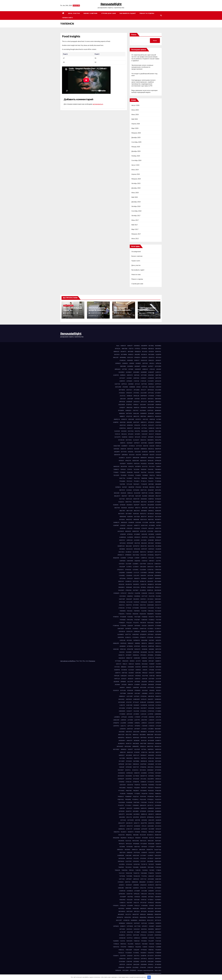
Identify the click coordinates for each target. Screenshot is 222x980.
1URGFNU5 (136, 378)
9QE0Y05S (151, 519)
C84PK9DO (122, 560)
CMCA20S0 (143, 566)
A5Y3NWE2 (152, 525)
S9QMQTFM (149, 849)
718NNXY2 (116, 469)
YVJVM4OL (136, 952)
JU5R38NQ (144, 693)
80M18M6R (158, 484)
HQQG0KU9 (122, 658)
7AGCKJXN (151, 472)
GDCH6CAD (122, 631)
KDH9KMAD (158, 699)
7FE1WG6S (131, 475)
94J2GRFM (158, 504)
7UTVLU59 (129, 484)
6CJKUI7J (158, 451)
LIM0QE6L (137, 723)
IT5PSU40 (116, 675)
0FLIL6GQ (144, 351)
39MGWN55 (158, 398)
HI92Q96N (151, 649)
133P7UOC (145, 363)
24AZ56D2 (130, 384)
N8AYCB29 (151, 752)
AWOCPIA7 (122, 540)
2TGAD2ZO (122, 392)
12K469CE (138, 363)
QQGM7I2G (151, 823)
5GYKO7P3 (117, 437)
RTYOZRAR (144, 843)
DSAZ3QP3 (121, 590)
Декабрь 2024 (135, 151)
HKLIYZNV (151, 652)
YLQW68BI (158, 946)
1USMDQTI (143, 378)
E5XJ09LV (158, 596)
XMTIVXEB (136, 935)
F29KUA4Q (151, 611)
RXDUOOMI (151, 843)
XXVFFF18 (129, 938)
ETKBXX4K (122, 608)
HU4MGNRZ (137, 658)
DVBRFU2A (150, 590)
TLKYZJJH (121, 873)
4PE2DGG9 (151, 422)
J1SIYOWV (151, 678)
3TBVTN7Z (135, 410)
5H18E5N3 (124, 437)
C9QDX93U (137, 560)
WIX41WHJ (151, 911)
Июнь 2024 (135, 169)
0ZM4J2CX (151, 360)
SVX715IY (143, 861)
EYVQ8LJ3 (158, 608)
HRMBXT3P (129, 658)
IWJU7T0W (145, 675)
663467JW (123, 448)
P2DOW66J (151, 784)
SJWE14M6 (128, 855)
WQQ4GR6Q (143, 917)
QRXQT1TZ (130, 826)
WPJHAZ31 (135, 917)
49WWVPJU (151, 416)
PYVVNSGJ (128, 805)
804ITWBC (151, 484)
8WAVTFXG (128, 502)
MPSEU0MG (128, 746)
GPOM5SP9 (143, 634)
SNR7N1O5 (129, 858)
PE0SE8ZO (151, 790)
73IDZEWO (143, 469)
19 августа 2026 (95, 313)
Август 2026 (135, 105)
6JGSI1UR (158, 454)
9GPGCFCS (143, 513)
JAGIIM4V (117, 684)
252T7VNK (144, 384)
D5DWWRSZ (158, 575)
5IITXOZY (144, 437)
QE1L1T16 (129, 817)
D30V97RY (143, 575)
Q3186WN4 (136, 808)
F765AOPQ (121, 614)
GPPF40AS (151, 634)
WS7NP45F (158, 917)
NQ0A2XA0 (158, 758)
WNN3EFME (158, 914)
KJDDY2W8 (129, 705)
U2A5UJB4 (158, 876)
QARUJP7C (122, 814)
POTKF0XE (143, 796)
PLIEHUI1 (151, 793)
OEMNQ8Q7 (150, 770)
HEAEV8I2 (116, 649)
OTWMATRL (136, 781)
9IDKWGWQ (123, 516)
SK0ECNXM (136, 855)
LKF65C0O (158, 723)
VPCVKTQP (143, 902)
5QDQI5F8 (151, 443)
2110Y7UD (117, 384)
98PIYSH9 (151, 507)
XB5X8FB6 (151, 929)
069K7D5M (124, 348)
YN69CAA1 (121, 949)
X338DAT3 (122, 926)
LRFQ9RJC (137, 725)
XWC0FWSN (158, 935)
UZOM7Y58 (129, 893)
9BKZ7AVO (137, 510)
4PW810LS (158, 422)
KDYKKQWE (121, 702)
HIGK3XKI (122, 652)
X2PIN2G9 (116, 926)
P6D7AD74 (150, 787)
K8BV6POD (151, 696)
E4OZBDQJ (137, 596)
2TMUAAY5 (129, 392)
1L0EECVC (158, 372)
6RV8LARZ (150, 460)
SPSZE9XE (143, 858)
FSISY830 (158, 619)
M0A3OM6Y (158, 728)
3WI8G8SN (122, 413)
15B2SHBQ (123, 366)
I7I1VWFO (158, 664)
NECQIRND (129, 755)
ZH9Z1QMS (151, 961)
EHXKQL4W (144, 602)
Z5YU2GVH (150, 955)
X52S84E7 (151, 926)
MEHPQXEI (136, 737)
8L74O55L (151, 493)
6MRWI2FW (144, 457)
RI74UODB (145, 837)
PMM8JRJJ (158, 793)
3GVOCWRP (151, 404)
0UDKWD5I (130, 360)
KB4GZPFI (150, 699)
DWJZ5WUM (158, 590)
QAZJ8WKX (136, 814)
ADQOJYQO (158, 531)
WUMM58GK (134, 920)
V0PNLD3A (136, 893)
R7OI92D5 (137, 832)
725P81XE (123, 469)
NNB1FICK (137, 758)
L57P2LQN (124, 717)
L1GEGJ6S (143, 714)
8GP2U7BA (158, 490)
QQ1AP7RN (144, 823)
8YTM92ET (158, 502)
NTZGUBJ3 (129, 761)
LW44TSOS (130, 728)
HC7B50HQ (130, 646)
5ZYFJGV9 (139, 446)
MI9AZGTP (129, 740)
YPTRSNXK (144, 949)
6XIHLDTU (131, 466)
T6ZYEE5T (151, 864)
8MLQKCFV (117, 496)
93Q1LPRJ (143, 504)
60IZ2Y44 (145, 446)
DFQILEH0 (121, 584)
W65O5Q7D (143, 908)
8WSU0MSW (136, 502)
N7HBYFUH (144, 752)
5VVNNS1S (132, 446)
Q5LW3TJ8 (128, 811)
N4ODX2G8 (158, 749)
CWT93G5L (158, 572)
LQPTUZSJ (130, 725)
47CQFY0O (129, 416)
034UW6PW (144, 345)
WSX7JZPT (119, 920)
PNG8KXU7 (121, 796)
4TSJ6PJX (144, 425)
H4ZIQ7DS (158, 640)
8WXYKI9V (144, 502)
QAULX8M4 (129, 814)
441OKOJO (158, 413)
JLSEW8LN (158, 687)
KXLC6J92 (136, 711)
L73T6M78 (137, 717)
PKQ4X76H (144, 793)
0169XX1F (123, 345)
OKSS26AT (158, 773)
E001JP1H (130, 593)
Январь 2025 (135, 146)
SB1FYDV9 (122, 852)
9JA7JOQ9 (137, 516)
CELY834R (128, 563)
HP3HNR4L (150, 655)
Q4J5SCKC (158, 808)
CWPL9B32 (151, 572)
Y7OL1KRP (151, 941)
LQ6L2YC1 (123, 725)
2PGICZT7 (143, 390)
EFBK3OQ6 (122, 602)
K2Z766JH (136, 696)
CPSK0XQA (128, 569)
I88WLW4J (123, 667)
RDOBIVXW (158, 835)
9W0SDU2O (124, 522)
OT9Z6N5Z (121, 781)
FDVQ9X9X (158, 614)
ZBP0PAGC (158, 958)
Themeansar (92, 661)
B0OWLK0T (158, 540)
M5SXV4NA (136, 731)
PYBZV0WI (144, 802)
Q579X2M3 (121, 811)
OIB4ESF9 (137, 773)
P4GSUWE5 (122, 787)
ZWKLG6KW (158, 967)
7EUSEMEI (123, 475)
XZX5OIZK (151, 938)
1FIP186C (130, 369)
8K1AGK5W (137, 493)
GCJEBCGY (158, 628)
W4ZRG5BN (136, 908)
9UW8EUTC (117, 522)
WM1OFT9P (136, 914)
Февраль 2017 (136, 234)
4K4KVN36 (122, 422)
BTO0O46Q (151, 555)
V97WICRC (137, 896)
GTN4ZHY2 (143, 637)
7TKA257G (150, 481)
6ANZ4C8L (130, 451)
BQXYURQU (136, 555)
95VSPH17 (131, 507)
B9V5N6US (158, 543)
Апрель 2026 (135, 123)
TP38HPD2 (151, 873)
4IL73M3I (158, 419)
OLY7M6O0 (136, 776)
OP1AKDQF (136, 779)
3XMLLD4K (136, 413)
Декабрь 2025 (135, 137)
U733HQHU (121, 882)
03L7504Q (151, 345)
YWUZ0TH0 (151, 952)
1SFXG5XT (122, 378)
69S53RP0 (117, 451)
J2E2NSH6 (116, 681)
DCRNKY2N (143, 581)
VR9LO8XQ (158, 902)
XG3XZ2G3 (144, 932)
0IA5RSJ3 (130, 354)
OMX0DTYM (143, 776)
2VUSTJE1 (122, 395)
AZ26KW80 (151, 540)
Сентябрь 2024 (136, 160)
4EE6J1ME (131, 419)
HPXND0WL (158, 655)
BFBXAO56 (137, 549)
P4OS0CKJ (130, 787)
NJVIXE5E (158, 755)
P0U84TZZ (137, 784)
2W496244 (129, 395)
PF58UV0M (158, 790)
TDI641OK (117, 870)
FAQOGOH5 (143, 614)
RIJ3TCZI (151, 837)
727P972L (129, 469)
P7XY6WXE (121, 790)
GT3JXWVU (136, 637)
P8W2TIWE (129, 790)
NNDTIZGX (144, 758)
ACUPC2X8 (143, 531)
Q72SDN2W (143, 811)
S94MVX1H (135, 849)
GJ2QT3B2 (158, 631)
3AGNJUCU (137, 401)
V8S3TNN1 (130, 896)
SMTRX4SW (121, 858)
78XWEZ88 (130, 472)
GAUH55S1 (135, 628)
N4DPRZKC (151, 749)
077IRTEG (137, 348)
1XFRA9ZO (129, 381)
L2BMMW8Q (158, 714)
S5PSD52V (144, 846)
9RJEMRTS (158, 519)
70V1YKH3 (151, 466)
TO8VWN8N (144, 873)
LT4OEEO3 (151, 725)
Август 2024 (135, 165)
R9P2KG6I (151, 832)
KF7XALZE (136, 702)
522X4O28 (123, 431)
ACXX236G (150, 531)
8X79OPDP (151, 502)
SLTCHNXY (143, 855)
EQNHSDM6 (150, 605)
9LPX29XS (122, 519)
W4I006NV (128, 908)
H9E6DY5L (144, 643)
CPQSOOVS (120, 569)
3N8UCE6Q (129, 407)
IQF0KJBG (138, 672)
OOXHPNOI (129, 779)
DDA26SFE (150, 581)
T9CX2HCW (128, 867)
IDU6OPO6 (117, 669)
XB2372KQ (144, 929)
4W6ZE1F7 (130, 428)
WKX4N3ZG (121, 914)
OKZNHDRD (129, 776)
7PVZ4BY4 (136, 481)
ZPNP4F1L (150, 964)
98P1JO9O (144, 507)
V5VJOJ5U (158, 893)
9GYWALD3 (151, 513)
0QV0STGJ (151, 357)
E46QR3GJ (130, 596)
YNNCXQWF (129, 949)
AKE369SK (151, 534)
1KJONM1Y (129, 372)
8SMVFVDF (136, 499)
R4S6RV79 (130, 832)
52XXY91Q (130, 431)
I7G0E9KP (151, 664)
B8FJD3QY (151, 543)
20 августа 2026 (70, 313)
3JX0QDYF (122, 407)
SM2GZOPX (158, 855)
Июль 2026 (135, 110)
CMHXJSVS (150, 566)
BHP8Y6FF (144, 549)
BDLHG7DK (151, 546)
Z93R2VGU (136, 958)
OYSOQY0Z (151, 781)
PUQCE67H (158, 799)
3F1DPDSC (129, 404)
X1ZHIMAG (151, 923)
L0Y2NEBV (136, 714)
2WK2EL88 (136, 395)
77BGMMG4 (158, 469)
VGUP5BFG (158, 899)
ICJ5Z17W (151, 667)
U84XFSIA (127, 882)
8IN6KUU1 (130, 493)
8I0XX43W (116, 493)
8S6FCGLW (129, 499)
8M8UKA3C (158, 493)
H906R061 (137, 643)
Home (117, 345)
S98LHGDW (142, 849)
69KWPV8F (158, 448)
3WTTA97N (129, 413)
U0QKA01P (151, 876)
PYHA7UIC (151, 802)
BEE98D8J (122, 549)
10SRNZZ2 (118, 363)
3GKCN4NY (143, 404)
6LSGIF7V (128, 457)
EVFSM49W (136, 608)
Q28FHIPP (122, 808)
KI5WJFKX (158, 702)
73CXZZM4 (136, 469)
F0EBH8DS (123, 611)
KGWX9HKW (150, 702)
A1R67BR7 (116, 525)
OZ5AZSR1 (158, 781)
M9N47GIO (135, 734)
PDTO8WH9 (143, 790)
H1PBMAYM (136, 640)
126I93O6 (131, 363)
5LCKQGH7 (136, 440)
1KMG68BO (136, 372)
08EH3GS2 (151, 348)
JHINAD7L (128, 687)
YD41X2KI (151, 944)
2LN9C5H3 (158, 387)
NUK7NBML (136, 761)
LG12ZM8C (123, 723)
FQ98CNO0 (144, 619)
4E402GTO (124, 419)
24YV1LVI (137, 384)
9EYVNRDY (129, 513)
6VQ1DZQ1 (144, 463)
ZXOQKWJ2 (133, 970)
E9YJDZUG (150, 599)
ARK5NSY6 (137, 537)
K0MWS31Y (122, 696)
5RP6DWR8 (158, 443)
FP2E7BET (137, 619)
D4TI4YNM (150, 575)
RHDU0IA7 (138, 837)
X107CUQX (144, 923)
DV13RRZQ (143, 590)
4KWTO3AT (136, 422)
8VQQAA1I (121, 502)
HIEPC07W (158, 649)
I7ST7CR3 (117, 667)
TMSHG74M (129, 873)
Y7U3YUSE (158, 941)
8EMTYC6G (144, 490)
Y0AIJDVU (158, 938)
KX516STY (129, 711)
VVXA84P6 (130, 905)
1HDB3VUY (145, 369)
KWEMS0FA (122, 711)
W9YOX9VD (158, 908)
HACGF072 (158, 643)
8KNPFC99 (144, 493)
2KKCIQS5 (151, 387)
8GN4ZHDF (151, 490)
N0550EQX (123, 749)
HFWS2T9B (130, 649)
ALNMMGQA (122, 537)
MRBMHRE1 (136, 746)
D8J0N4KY (144, 578)
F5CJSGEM (158, 611)
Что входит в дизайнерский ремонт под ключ (123, 310)
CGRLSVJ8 (150, 563)
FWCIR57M (143, 622)
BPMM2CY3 (121, 555)
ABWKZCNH (135, 531)
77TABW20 (122, 472)
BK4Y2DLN (121, 552)
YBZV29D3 (144, 944)
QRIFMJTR (122, 826)
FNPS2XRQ (130, 619)
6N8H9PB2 (158, 457)
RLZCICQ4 (128, 840)
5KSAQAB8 (158, 437)
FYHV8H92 (123, 625)
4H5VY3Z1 (145, 419)
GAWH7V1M (143, 628)
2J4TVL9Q (144, 387)
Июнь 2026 (135, 114)
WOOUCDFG (127, 917)
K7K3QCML (144, 696)
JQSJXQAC (145, 690)
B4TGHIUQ (122, 543)
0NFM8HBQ (123, 357)
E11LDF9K (137, 593)
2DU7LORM (118, 387)
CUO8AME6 (129, 572)
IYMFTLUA (117, 678)
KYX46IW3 (122, 714)
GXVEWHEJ (158, 637)
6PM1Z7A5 (128, 460)
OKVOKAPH (121, 776)
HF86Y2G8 (123, 649)
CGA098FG (135, 563)
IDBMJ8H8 (158, 667)
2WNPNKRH (143, 395)
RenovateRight (111, 4)
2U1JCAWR (144, 392)
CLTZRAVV (136, 566)
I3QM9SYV (158, 661)
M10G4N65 (122, 731)
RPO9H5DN (136, 843)
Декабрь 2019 (135, 202)
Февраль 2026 (136, 133)
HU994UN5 (144, 658)
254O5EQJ (151, 384)
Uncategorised (136, 251)
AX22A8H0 (136, 540)
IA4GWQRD (131, 667)
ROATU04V (158, 840)
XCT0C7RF (123, 932)
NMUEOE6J (129, 758)
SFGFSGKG (137, 852)
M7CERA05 (151, 731)
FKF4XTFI (151, 616)
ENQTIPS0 (129, 605)
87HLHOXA (138, 487)
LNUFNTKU (116, 725)
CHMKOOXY (157, 563)
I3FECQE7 (151, 661)
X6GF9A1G (129, 929)
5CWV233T (144, 434)
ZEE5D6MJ (136, 961)
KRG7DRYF (144, 708)
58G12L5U (124, 434)
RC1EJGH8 (143, 835)
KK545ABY (136, 705)
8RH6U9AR (151, 496)
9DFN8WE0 (144, 510)
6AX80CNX (145, 451)
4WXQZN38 (137, 428)
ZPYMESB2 (158, 964)
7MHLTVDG (137, 478)
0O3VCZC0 (130, 357)
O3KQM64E (151, 764)
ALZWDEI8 (130, 537)
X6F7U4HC (122, 929)
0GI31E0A (151, 351)
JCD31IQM (144, 684)
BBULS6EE (129, 546)
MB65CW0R (150, 734)
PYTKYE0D (158, 802)
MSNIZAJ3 (143, 746)
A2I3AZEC (123, 525)
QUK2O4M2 (151, 826)
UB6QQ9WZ (142, 882)
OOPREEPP (121, 779)
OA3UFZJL (128, 770)
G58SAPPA (151, 625)
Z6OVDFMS (158, 955)
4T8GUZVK (137, 425)
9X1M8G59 (131, 522)
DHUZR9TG (136, 584)
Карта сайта (158, 970)
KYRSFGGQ (151, 711)
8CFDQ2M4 (136, 490)
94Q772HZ (117, 507)
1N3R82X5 (122, 375)
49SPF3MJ (143, 416)
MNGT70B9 (143, 743)
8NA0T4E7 (124, 496)
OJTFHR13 (151, 773)
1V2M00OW (151, 378)
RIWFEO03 (158, 837)
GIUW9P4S (151, 631)
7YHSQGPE (144, 484)
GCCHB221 (150, 628)
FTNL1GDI (129, 622)
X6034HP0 (158, 926)
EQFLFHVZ (143, 605)
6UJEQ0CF (123, 463)
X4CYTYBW (137, 926)
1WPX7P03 (158, 378)
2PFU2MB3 (136, 390)
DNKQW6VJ (121, 587)
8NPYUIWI (131, 496)
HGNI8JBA (144, 649)
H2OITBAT (151, 640)
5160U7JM (158, 428)
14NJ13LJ (151, 363)
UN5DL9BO (121, 888)
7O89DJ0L (151, 478)
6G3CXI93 (138, 454)
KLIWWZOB (144, 705)
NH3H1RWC (151, 755)
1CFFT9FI (124, 369)
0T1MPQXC (123, 360)
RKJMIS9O (121, 840)
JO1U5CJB (116, 690)
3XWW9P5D (143, 413)
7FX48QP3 (138, 475)
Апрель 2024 (135, 174)
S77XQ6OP (151, 846)
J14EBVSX (137, 678)
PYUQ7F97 (121, 805)
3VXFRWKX (143, 410)
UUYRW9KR (158, 888)
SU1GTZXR (128, 861)
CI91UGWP (122, 566)
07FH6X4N (144, 348)
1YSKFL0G (143, 381)
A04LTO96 (152, 522)
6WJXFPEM (124, 466)
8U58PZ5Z (151, 499)
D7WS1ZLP (130, 578)
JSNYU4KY (137, 693)
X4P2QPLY (145, 926)
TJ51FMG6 (145, 870)
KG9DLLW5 (143, 702)
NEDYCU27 (136, 755)
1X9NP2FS (122, 381)
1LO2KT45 (116, 375)
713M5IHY (158, 466)
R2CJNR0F (151, 829)
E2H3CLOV (151, 593)
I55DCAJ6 (131, 664)
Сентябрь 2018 (136, 211)
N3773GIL (143, 749)
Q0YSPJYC (150, 805)
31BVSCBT (123, 398)
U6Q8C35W (158, 879)
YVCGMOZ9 (128, 952)
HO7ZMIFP (128, 655)
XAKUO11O (137, 929)
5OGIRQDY (130, 443)
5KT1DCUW (121, 440)
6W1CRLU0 (158, 463)
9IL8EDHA (130, 516)
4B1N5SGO (158, 416)
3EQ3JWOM (121, 404)
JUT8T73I (151, 693)
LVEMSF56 (123, 728)
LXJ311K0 (143, 728)
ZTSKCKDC (143, 967)
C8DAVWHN (130, 560)
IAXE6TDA (138, 667)
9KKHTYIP (144, 516)
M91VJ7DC (128, 734)
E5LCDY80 (151, 596)
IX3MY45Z (152, 675)
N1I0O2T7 (130, 749)
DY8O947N (116, 593)
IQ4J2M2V (131, 672)
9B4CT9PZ (122, 510)
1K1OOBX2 (121, 372)
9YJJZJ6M (145, 522)
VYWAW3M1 (144, 905)
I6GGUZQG (145, 664)
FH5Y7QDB (137, 616)
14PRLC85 (158, 363)
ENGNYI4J (122, 605)
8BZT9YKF (122, 490)
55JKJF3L (137, 431)
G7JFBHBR (158, 625)
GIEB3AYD (144, 631)
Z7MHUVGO (122, 958)
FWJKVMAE (150, 622)
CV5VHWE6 (143, 572)
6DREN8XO (125, 454)
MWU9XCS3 (158, 746)
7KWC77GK (122, 478)
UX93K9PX (151, 891)
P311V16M (158, 784)
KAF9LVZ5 (143, 699)
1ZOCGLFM (158, 381)
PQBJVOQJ (121, 799)
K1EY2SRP (130, 696)
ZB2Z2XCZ (151, 958)
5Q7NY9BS (144, 443)
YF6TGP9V (123, 946)
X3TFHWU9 (130, 926)
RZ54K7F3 (158, 843)
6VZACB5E (151, 463)
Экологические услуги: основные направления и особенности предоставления (142, 67)
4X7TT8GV (144, 428)
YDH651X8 (158, 944)
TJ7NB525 (158, 870)
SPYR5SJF (150, 858)
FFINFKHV (116, 616)
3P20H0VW (143, 407)
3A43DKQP (129, 401)
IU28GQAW (124, 675)
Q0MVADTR (143, 805)
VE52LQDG (130, 899)
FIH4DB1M (144, 616)
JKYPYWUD (151, 687)
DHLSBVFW (129, 584)
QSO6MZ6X (137, 826)
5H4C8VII (131, 437)
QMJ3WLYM (129, 823)
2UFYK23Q (151, 392)
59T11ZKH (130, 434)
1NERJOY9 (130, 375)
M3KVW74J (129, 731)
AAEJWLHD (121, 531)
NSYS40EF (122, 761)
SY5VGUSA (129, 864)
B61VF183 (137, 543)
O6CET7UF (136, 767)
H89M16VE (130, 643)
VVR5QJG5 (123, 905)
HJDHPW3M (136, 652)
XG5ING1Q (151, 932)
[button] (161, 15)
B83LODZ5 (144, 543)
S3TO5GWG (129, 846)
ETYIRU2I (128, 608)
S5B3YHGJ (137, 846)
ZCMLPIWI (129, 961)
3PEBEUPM (151, 407)
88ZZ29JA (152, 487)
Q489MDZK (151, 808)
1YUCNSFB (151, 381)
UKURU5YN (151, 885)
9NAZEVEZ (129, 519)
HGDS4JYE (137, 649)
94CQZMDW (151, 504)
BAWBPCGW (121, 546)
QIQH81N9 (158, 820)
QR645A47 (158, 823)
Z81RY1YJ (129, 958)
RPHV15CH (129, 843)
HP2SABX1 (143, 655)
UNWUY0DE (128, 888)
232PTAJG (124, 384)
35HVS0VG (151, 398)
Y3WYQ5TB (129, 941)
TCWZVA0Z (158, 867)
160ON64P (137, 366)
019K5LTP (130, 345)
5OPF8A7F (137, 443)
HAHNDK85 (122, 646)
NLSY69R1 (122, 758)
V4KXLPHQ (151, 893)
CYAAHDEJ (122, 575)
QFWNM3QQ (150, 817)
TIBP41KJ (131, 870)
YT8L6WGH (158, 949)
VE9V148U (137, 899)
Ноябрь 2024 (135, 156)
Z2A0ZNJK (130, 955)
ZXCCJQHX (125, 970)
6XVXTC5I (144, 466)
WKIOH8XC (158, 911)
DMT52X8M (158, 584)
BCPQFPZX (136, 546)
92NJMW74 (129, 504)
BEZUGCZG (129, 549)
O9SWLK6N (158, 767)
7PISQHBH (122, 481)
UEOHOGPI (129, 885)
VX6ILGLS (137, 905)
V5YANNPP (123, 896)
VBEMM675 (158, 896)
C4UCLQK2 (151, 558)
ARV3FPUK (145, 537)
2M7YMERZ (122, 390)
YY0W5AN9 (158, 952)
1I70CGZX (152, 369)
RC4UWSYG (150, 835)
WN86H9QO (150, 914)
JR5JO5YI (158, 690)
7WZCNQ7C (136, 484)
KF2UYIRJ (129, 702)
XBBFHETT (158, 929)
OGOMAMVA (121, 773)
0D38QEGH (138, 351)
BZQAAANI (116, 558)
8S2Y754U (122, 499)
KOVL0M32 (122, 708)
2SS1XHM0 (158, 390)
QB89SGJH (144, 814)
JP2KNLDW (130, 690)
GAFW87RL (128, 628)
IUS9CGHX (131, 675)
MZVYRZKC (116, 749)
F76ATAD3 (128, 614)
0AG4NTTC (123, 351)
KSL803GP (158, 708)
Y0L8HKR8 (116, 941)
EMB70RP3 (158, 602)
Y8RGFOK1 (123, 944)
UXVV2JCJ (158, 891)
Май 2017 (134, 225)
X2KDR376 (158, 923)
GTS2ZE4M (150, 637)
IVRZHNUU (138, 675)
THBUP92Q (124, 870)
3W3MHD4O (158, 410)
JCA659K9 (137, 684)
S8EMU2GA (120, 849)
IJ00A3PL (144, 669)
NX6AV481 (151, 761)
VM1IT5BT (129, 902)
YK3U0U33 (151, 946)
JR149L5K (151, 690)
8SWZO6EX (144, 499)
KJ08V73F (122, 705)
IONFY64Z (124, 672)
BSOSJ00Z (143, 555)
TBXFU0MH (151, 867)
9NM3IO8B (136, 519)
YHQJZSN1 (138, 946)
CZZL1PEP (136, 575)
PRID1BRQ (128, 799)
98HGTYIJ (137, 507)
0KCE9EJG (144, 354)
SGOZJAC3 (151, 852)
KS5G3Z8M (151, 708)
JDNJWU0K (151, 684)
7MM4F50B (144, 478)
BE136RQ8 (158, 546)
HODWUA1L (136, 655)
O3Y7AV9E (158, 764)
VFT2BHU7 (150, 899)
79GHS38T (136, 472)
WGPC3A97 (130, 911)
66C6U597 (136, 448)
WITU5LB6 (143, 911)
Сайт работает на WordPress (68, 661)
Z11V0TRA (123, 955)
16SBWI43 (144, 366)
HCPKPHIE (137, 646)
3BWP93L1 (158, 401)
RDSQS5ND (116, 837)
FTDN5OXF (122, 622)
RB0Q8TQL (129, 835)
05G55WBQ (158, 345)
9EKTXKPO (121, 513)
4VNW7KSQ (122, 428)
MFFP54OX (144, 737)
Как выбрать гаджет (128, 13)
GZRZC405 (122, 640)
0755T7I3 (131, 348)
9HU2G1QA (158, 513)
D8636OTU (137, 578)
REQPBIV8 (123, 837)
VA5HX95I (144, 896)
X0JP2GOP (137, 923)
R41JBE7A (123, 832)
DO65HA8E (129, 587)
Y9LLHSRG (130, 944)
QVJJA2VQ (158, 826)
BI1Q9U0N (158, 549)
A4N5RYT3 (137, 525)
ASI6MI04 (158, 537)
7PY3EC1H (143, 481)
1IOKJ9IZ (158, 369)
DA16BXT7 (151, 578)
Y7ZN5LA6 (116, 944)
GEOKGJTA (129, 631)
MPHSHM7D (120, 746)
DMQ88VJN (151, 584)
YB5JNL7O (137, 944)
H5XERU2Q (123, 643)
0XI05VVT (136, 360)
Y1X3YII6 (122, 941)
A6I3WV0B (122, 528)
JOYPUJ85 (123, 690)
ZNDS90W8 (144, 964)
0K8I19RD (137, 354)
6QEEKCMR (135, 460)
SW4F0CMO (158, 861)
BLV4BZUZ (128, 552)
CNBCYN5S (158, 566)
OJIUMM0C (144, 773)
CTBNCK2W (158, 569)
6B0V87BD (152, 451)
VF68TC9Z (143, 899)
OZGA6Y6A (130, 784)
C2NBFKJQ (144, 558)
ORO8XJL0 (158, 779)
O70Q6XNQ (143, 767)
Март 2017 (134, 229)
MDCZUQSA (158, 734)
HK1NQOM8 (144, 652)
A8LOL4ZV (151, 528)
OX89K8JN (143, 781)
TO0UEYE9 (136, 873)
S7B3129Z (158, 846)
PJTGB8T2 (137, 793)
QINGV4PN (151, 820)
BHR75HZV (151, 549)
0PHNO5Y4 (137, 357)
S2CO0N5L (122, 846)
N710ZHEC (137, 752)
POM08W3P (128, 796)
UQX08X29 (136, 888)
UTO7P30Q (150, 888)
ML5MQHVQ (121, 743)
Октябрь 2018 (135, 206)
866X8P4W (131, 487)
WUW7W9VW (142, 920)
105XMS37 (158, 360)
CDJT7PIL (158, 560)
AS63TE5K (152, 537)
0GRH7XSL (158, 351)
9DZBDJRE (158, 510)
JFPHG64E (158, 684)
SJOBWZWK (120, 855)
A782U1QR (129, 528)
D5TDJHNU (122, 578)
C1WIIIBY (137, 558)
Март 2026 (134, 128)
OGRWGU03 (129, 773)
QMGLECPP (121, 823)
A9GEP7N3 (158, 528)
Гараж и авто (67, 17)
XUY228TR (150, 935)
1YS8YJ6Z (136, 381)
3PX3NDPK (121, 410)
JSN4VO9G (130, 693)
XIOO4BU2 (158, 932)
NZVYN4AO (128, 764)
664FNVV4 (130, 448)
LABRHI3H (123, 720)
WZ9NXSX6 (129, 923)
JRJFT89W (123, 693)
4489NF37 (122, 416)
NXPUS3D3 (158, 761)
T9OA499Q (135, 867)
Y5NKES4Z (137, 941)
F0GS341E (130, 611)
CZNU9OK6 (129, 575)
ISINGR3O (158, 672)
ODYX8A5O (143, 770)
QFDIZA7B (143, 817)
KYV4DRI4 (158, 711)
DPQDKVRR (150, 587)
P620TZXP (144, 787)
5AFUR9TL (137, 434)
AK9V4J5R (144, 534)
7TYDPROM (158, 481)
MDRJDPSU (121, 737)
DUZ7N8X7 (135, 590)
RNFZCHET (151, 840)
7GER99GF (145, 475)
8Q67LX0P (138, 496)
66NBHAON (144, 448)
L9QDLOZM (116, 720)
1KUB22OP (151, 372)
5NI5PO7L (122, 443)
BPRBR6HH (128, 555)
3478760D (137, 398)
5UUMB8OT (124, 446)
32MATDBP (130, 398)
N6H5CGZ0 (130, 752)
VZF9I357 (151, 905)
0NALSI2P (115, 357)
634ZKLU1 (158, 446)
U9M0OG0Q (135, 882)
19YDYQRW (158, 366)
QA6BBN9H (158, 811)
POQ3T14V (136, 796)
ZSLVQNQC (136, 967)
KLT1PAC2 (158, 705)
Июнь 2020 (135, 192)
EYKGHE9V (151, 608)
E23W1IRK (144, 593)
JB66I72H (130, 684)
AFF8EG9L (130, 534)
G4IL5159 (144, 625)
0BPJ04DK (130, 351)
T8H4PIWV (121, 867)
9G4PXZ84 (136, 513)
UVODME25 (130, 891)
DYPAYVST (124, 593)
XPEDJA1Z (143, 935)
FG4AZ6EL (130, 616)
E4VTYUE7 (144, 596)
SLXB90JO (150, 855)
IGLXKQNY (131, 669)
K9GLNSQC (121, 699)
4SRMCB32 (130, 425)
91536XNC (116, 504)
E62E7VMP (122, 599)
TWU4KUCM (136, 876)
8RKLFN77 (158, 496)
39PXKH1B (122, 401)
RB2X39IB (135, 835)
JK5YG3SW (143, 687)
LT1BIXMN (144, 725)
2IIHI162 (138, 387)
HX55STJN (151, 658)
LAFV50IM (130, 720)
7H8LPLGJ (152, 475)
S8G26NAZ (127, 849)
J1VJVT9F (158, 678)
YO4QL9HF (136, 949)
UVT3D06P (137, 891)
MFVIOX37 (151, 737)
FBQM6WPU (150, 614)
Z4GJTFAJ (136, 955)
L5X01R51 (130, 717)
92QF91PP (136, 504)
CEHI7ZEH (121, 563)
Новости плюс (136, 274)
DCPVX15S (136, 581)
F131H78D (143, 611)
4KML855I (129, 422)
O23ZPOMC (143, 764)
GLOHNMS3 (121, 634)
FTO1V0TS (136, 622)
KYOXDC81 (143, 711)
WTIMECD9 (126, 920)
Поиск (133, 35)
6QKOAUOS (143, 460)
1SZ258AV (129, 378)
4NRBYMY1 (144, 422)
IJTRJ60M (151, 669)
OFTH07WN (158, 770)
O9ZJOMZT (121, 770)
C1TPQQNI (130, 558)
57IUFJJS (117, 434)
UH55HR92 (136, 885)
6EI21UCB (131, 454)
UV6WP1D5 (122, 891)
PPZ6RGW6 (151, 796)
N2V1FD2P (137, 749)
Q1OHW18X (158, 805)
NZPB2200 (121, 764)
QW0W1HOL (121, 829)
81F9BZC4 (118, 487)
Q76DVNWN (150, 811)
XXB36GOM (122, 938)
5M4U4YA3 (143, 440)
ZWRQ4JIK (118, 970)
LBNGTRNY (144, 720)
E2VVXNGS (123, 596)
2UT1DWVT (158, 392)
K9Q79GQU (129, 699)
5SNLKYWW (117, 446)
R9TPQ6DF (158, 832)
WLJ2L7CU (128, 914)
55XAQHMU (144, 431)
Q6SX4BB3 (136, 811)
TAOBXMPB (143, 867)
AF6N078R (123, 534)
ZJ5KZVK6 (129, 964)
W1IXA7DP (158, 905)
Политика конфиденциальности (152, 973)
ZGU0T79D (143, 961)
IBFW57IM (145, 667)
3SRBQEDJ (128, 410)
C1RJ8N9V (123, 558)
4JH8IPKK (115, 422)
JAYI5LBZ (124, 684)
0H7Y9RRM (124, 354)
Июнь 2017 (135, 220)
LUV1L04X (158, 725)
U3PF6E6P (129, 879)
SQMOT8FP (158, 858)
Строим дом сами (108, 13)
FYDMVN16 (116, 625)
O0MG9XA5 (136, 764)
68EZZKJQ (151, 448)
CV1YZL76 (136, 572)
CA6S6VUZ (144, 560)
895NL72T (158, 487)
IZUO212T (123, 678)
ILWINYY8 (117, 672)
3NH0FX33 (136, 407)
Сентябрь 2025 (136, 142)
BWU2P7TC (158, 555)
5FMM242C (158, 434)
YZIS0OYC (116, 955)
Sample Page (157, 849)
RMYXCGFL (143, 840)
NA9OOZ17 (122, 755)
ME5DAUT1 (129, 737)
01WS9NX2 (137, 345)
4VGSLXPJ (151, 425)
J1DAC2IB (144, 678)
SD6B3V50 (129, 852)
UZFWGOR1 (122, 893)
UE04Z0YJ (121, 885)
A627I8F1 (158, 525)
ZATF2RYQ (144, 958)
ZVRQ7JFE (150, 967)
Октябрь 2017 (135, 215)
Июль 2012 (135, 238)
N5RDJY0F (123, 752)
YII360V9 (144, 946)
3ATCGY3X (144, 401)
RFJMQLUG (131, 837)
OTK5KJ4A (128, 781)
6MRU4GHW (136, 457)
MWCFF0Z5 (150, 746)
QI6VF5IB (137, 820)
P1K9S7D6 (144, 784)
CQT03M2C (135, 569)
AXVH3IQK (144, 540)
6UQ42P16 (130, 463)
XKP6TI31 (129, 935)
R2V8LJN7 (158, 829)
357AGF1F (143, 398)
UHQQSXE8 (143, 885)
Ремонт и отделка (147, 13)
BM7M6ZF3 (150, 552)
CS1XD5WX (143, 569)
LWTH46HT (137, 728)
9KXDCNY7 (151, 516)
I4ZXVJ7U (118, 664)
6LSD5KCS (122, 457)
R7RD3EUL (144, 832)
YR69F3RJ (151, 949)
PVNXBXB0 (129, 802)
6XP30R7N (138, 466)
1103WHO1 (125, 363)
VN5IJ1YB (136, 902)
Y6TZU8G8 (144, 941)
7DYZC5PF (116, 475)
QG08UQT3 (158, 817)
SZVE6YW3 (137, 864)
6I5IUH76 (152, 454)
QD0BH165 (158, 814)
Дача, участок (74, 13)
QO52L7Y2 (136, 823)
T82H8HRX (158, 864)
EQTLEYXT (158, 605)
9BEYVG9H (130, 510)
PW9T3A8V (136, 802)
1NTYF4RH (144, 375)
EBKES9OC (158, 599)
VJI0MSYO (122, 902)
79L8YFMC (143, 472)
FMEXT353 (158, 616)
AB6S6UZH (128, 531)
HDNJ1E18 (144, 646)
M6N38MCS (144, 731)
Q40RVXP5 (144, 808)
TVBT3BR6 (129, 876)
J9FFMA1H (151, 681)
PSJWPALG (135, 799)
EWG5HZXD (143, 608)
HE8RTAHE (151, 646)
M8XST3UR (121, 734)
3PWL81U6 (158, 407)
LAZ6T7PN (137, 720)
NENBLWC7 (144, 755)
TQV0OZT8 (158, 873)
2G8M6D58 (132, 387)
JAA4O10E (158, 681)
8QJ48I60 (144, 496)
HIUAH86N (128, 652)
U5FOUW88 (151, 879)
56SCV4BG (158, 431)
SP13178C (136, 858)
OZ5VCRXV (123, 784)
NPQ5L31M (151, 758)
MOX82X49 (158, 743)
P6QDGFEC (158, 787)
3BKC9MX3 (151, 401)
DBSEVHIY (121, 581)
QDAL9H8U (122, 817)
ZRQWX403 (121, 967)
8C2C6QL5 (129, 490)
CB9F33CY (151, 560)
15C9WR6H (130, 366)
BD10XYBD (144, 546)
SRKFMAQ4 (121, 861)
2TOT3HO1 (136, 392)
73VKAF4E (150, 469)
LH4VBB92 (130, 723)
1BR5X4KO (117, 369)
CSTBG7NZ (150, 569)
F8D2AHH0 (135, 614)
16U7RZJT (150, 366)
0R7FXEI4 (158, 357)
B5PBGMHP (130, 543)
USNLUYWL (143, 888)
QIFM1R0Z (144, 820)
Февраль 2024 (136, 179)
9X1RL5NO (138, 522)
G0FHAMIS (137, 625)
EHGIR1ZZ (136, 602)
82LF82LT (124, 487)
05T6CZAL (117, 348)
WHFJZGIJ (137, 911)
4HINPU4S (152, 419)
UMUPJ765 (158, 885)
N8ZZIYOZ (158, 752)
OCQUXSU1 (135, 770)
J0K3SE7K (130, 678)
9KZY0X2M (158, 516)
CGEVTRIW (143, 563)
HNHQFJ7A (121, 655)
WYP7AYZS (158, 920)
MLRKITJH (128, 743)
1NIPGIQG (136, 375)
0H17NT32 (116, 354)
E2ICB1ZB (158, 593)
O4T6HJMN (129, 767)
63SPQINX (116, 448)
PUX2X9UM (122, 802)
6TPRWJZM (158, 460)
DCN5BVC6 (128, 581)
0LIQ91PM (158, 354)
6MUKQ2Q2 (151, 457)
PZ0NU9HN (136, 805)
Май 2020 (134, 197)
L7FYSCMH (144, 717)
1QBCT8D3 (158, 375)
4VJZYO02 (158, 425)
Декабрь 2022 (135, 188)
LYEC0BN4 (150, 728)
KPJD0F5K (129, 708)
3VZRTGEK (150, 410)
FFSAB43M (123, 616)
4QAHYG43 (123, 425)
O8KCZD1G (151, 767)
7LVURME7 (129, 478)
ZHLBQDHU (158, 961)
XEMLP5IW (130, 932)
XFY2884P (137, 932)
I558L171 (125, 664)
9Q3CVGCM (143, 519)
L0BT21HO (129, 714)
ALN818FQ (158, 534)
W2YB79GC (121, 908)
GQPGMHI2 (158, 634)
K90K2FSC (158, 696)
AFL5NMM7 (137, 534)
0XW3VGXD (144, 360)
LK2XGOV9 (151, 723)
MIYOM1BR (151, 740)
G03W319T (130, 625)
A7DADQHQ (137, 528)
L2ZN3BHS (117, 717)
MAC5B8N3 (143, 734)
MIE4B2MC (137, 740)
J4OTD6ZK (137, 681)
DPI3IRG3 (143, 587)
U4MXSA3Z (136, 879)
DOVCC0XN (136, 587)
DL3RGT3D (143, 584)
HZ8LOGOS (125, 661)
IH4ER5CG (138, 669)
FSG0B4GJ (151, 619)
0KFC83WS (151, 354)
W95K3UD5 (150, 908)
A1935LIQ (158, 522)
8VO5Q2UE (158, 499)
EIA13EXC (151, 602)
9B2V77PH (158, 507)
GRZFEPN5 (121, 637)
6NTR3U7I (121, 460)
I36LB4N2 (144, 661)
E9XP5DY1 (143, 599)
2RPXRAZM (151, 390)
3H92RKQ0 (158, 404)
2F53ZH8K (125, 387)
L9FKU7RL (158, 717)
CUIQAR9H (122, 572)
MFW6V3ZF (158, 737)
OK (149, 977)
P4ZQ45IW (137, 787)
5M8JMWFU (151, 440)
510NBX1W (151, 428)
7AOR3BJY (158, 472)
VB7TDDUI (151, 896)
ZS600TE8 (128, 967)
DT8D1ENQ (128, 590)
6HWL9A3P (145, 454)
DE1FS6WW (158, 581)
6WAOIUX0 (116, 466)
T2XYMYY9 (144, 864)
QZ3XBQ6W (137, 829)
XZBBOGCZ (137, 938)
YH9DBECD (131, 946)
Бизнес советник (90, 13)
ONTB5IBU (151, 776)
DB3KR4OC (158, 578)
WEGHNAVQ (122, 911)
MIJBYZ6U (144, 740)
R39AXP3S (116, 832)
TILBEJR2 (138, 870)
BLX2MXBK (136, 552)
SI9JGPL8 (158, 852)
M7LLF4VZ (158, 731)
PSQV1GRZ (143, 799)
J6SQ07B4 (144, 681)
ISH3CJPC (151, 672)
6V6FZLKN (136, 463)
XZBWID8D (144, 938)
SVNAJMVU (136, 861)
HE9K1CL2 (158, 646)
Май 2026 (134, 119)
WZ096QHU (122, 923)
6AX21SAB (137, 451)
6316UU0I (151, 446)
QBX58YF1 (151, 814)
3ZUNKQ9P (151, 413)
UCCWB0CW (150, 882)
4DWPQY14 (117, 419)
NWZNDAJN (144, 761)
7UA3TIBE (122, 484)
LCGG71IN (158, 720)
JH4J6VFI (122, 687)
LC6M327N (151, 720)
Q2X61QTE (129, 808)
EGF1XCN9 (129, 602)
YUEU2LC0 (121, 952)
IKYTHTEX (158, 669)
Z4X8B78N (143, 955)
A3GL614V (130, 525)
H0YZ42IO (129, 640)
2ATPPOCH (158, 384)
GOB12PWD (135, 634)
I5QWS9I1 (137, 664)
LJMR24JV (144, 723)
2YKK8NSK (151, 395)
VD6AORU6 (122, 899)
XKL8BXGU (122, 935)
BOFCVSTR (158, 552)
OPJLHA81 (143, 779)
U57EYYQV (143, 879)
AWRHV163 (130, 540)
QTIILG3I (144, 826)
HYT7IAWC (118, 661)
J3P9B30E (123, 681)
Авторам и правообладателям (145, 970)
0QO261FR (144, 357)
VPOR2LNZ (151, 902)
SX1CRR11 (122, 864)
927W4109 (122, 504)
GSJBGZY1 (128, 637)
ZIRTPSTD (122, 964)
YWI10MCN (143, 952)
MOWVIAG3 (151, 743)
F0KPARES (137, 611)
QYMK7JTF (129, 829)
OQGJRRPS (151, 779)
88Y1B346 (145, 487)
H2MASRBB (144, 640)
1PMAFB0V (151, 375)
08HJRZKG (158, 348)
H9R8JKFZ (151, 643)
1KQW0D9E (144, 372)
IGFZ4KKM (124, 669)
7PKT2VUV (129, 481)
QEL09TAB (136, 817)
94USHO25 (124, 507)
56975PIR (151, 431)
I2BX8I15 (132, 661)
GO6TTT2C (128, 634)
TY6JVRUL (144, 876)
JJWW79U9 (136, 687)
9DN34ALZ (151, 510)
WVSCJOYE (150, 920)
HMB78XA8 (158, 652)
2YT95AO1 (158, 395)
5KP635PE (151, 437)
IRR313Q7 (144, 672)
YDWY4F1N (116, 946)
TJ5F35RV (151, 870)
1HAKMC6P (138, 369)
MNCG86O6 (136, 743)
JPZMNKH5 (137, 690)
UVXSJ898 (144, 891)
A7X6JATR (144, 528)
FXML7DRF (158, 622)
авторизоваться (98, 104)
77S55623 (115, 472)
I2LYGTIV (138, 661)
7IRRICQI (158, 475)
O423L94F (121, 767)
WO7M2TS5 (120, 917)
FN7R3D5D (122, 619)
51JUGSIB (117, 431)
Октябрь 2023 (135, 183)
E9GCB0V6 (136, 599)
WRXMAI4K (151, 917)
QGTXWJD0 (130, 820)
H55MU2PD (116, 643)
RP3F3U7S (122, 843)
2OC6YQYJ (129, 390)
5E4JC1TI (151, 434)
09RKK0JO (116, 351)
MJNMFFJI (158, 740)
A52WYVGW (144, 525)
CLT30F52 (129, 566)
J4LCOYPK (130, 681)
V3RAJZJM (144, 893)
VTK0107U (115, 905)
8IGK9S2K (123, 493)
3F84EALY (136, 404)
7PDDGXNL (158, 478)
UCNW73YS (158, 882)
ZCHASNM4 (122, 961)
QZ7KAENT (144, 829)
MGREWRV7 (122, 740)
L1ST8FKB (150, 714)
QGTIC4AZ (123, 820)
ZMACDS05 (136, 964)
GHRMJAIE (137, 631)
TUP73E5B (122, 876)
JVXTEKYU (158, 693)
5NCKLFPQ (158, 440)
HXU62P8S (158, 658)
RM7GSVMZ (135, 840)
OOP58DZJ (158, 776)
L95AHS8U (151, 717)
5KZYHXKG (129, 440)
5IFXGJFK (137, 437)
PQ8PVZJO (158, 796)
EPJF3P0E (136, 605)
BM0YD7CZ (143, 552)
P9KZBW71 (136, 790)
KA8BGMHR (136, 699)
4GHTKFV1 (138, 419)
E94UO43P (129, 599)
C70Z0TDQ (158, 558)
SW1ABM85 (150, 861)
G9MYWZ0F (121, 628)
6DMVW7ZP (117, 454)
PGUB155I (122, 793)
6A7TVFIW (124, 451)
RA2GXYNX (121, 835)
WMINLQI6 (143, 914)
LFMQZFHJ (116, 723)
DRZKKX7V (158, 587)
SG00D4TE (144, 852)
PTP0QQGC (150, 799)
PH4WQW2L (130, 793)
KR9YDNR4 (136, 708)
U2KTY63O (122, 879)
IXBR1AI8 (158, 675)
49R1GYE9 (136, 416)
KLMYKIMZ (151, 705)
